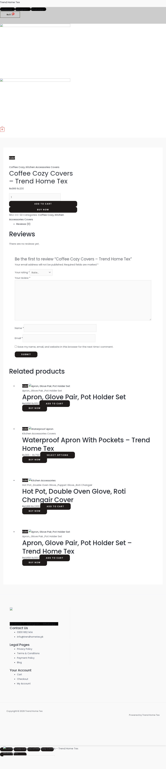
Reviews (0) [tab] (23, 224)
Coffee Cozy (17, 167)
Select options (57, 455)
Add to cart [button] (54, 403)
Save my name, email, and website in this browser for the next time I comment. (65, 346)
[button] (163, 75)
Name (19, 328)
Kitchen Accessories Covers (42, 167)
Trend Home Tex (10, 2)
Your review (22, 278)
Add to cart (43, 203)
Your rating (22, 272)
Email (19, 338)
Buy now (43, 209)
